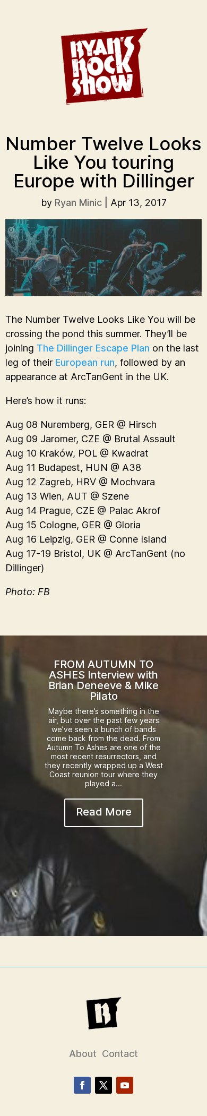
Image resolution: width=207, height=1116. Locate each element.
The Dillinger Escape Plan (93, 348)
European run (85, 362)
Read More (104, 811)
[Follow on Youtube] (124, 1085)
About (83, 1053)
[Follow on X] (103, 1085)
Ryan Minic (78, 202)
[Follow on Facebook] (82, 1085)
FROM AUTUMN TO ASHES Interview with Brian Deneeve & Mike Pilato (103, 680)
